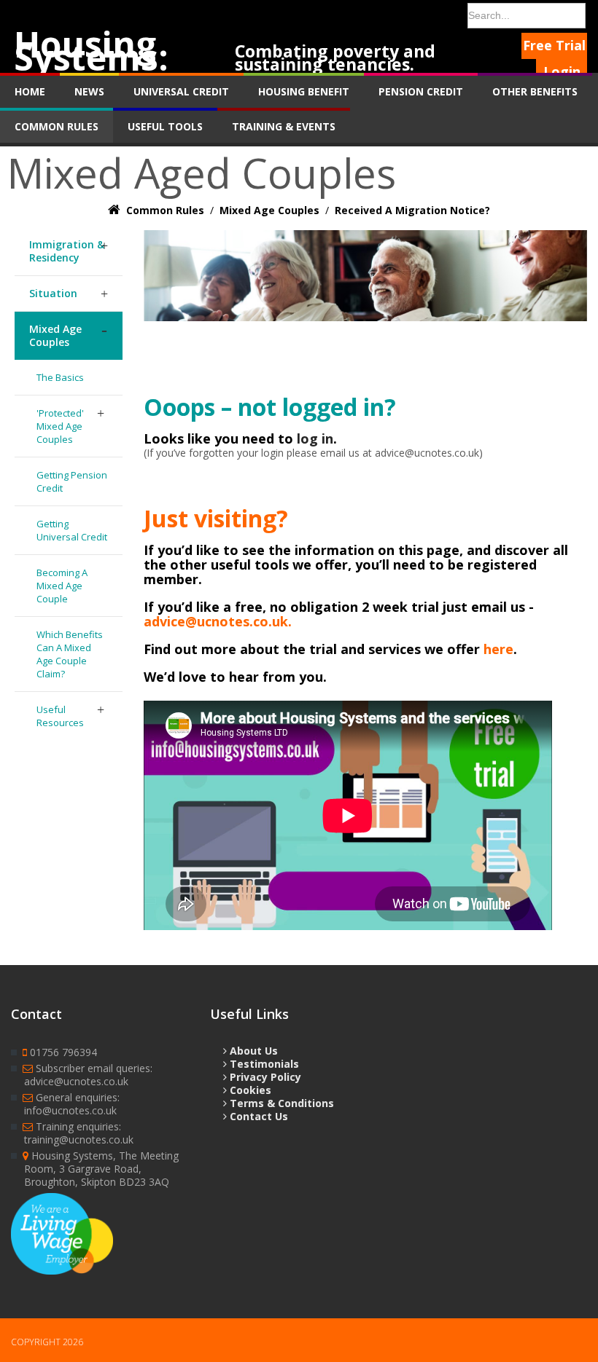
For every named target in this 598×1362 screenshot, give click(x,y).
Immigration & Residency (66, 250)
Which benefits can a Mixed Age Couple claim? (69, 654)
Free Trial (554, 45)
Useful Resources (60, 716)
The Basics (60, 377)
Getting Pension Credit (71, 481)
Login (561, 71)
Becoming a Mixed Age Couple (62, 585)
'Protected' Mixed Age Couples (60, 426)
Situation (53, 293)
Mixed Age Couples (55, 335)
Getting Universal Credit (71, 530)
